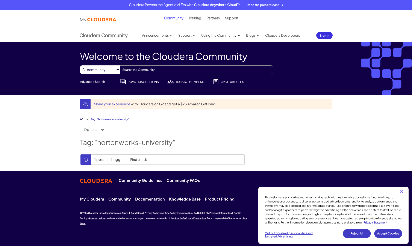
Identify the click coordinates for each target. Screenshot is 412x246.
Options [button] (90, 129)
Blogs (251, 35)
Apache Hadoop (97, 218)
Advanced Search (92, 81)
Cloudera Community (103, 35)
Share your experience (112, 104)
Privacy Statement (375, 222)
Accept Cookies (388, 233)
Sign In (324, 35)
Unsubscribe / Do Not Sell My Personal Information (205, 213)
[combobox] (196, 69)
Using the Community (218, 35)
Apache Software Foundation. (190, 218)
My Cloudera (92, 198)
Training (195, 18)
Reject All (357, 233)
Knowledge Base (185, 198)
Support (231, 18)
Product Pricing (220, 198)
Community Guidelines (140, 180)
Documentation (150, 198)
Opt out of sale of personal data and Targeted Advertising (289, 234)
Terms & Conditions (132, 213)
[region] (333, 215)
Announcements (155, 35)
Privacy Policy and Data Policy (161, 213)
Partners (213, 18)
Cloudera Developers (282, 35)
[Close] (401, 191)
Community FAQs (183, 180)
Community (173, 18)
